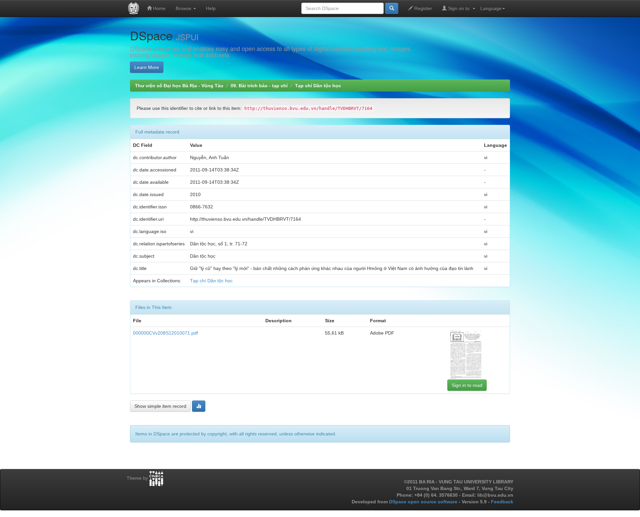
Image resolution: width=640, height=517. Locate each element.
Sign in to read (467, 385)
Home (159, 8)
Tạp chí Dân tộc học (318, 85)
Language (491, 8)
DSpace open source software (424, 501)
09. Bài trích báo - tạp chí (259, 85)
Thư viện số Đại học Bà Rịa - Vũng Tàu (179, 85)
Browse (184, 8)
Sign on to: (459, 8)
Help (211, 8)
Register (422, 8)
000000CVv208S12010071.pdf (165, 333)
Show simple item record (160, 406)
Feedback (502, 501)
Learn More (146, 67)
